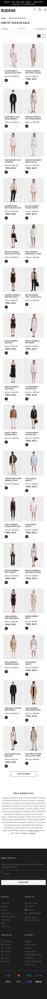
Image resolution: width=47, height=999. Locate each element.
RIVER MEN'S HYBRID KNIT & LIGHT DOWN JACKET (33, 756)
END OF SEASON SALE (17, 18)
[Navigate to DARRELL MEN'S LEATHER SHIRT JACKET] (13, 429)
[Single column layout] (44, 36)
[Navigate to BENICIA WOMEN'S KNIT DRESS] (34, 337)
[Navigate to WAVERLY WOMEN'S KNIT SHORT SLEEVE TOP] (34, 67)
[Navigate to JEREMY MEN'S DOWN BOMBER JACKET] (13, 475)
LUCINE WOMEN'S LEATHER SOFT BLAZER (32, 389)
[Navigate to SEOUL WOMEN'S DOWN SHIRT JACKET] (34, 248)
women (33, 833)
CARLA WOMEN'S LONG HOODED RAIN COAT (32, 710)
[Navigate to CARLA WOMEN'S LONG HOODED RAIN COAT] (34, 705)
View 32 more (23, 774)
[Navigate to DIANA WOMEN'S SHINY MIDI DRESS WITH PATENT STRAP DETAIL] (13, 613)
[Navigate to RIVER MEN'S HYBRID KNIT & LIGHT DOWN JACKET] (34, 750)
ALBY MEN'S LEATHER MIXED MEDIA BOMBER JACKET (13, 710)
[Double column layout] (39, 36)
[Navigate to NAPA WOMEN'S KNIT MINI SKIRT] (13, 750)
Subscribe (23, 882)
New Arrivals (34, 831)
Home (3, 18)
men (24, 833)
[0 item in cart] (39, 9)
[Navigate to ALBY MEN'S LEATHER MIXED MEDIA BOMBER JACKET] (13, 705)
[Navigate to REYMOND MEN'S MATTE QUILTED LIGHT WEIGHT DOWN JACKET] (13, 202)
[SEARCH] (35, 9)
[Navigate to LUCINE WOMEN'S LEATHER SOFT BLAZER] (34, 383)
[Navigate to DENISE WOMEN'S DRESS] (34, 613)
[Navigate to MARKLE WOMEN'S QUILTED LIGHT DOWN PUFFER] (13, 248)
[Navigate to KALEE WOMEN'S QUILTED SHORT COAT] (13, 67)
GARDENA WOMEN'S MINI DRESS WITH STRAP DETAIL (12, 297)
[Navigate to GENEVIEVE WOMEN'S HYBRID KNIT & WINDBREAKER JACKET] (34, 156)
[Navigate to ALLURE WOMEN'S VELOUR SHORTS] (34, 202)
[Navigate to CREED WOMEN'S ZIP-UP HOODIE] (13, 156)
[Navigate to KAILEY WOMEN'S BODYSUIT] (13, 337)
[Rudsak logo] (8, 10)
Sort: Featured (41, 29)
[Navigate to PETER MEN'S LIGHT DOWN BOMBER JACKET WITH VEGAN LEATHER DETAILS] (13, 113)
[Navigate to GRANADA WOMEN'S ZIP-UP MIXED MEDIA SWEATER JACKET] (34, 113)
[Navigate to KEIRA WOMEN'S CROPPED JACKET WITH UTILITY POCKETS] (13, 659)
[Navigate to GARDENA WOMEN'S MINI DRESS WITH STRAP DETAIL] (13, 291)
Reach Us (29, 897)
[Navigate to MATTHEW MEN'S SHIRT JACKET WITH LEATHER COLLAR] (34, 291)
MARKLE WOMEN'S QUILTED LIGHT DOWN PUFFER (13, 254)
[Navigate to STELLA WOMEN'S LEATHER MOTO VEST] (13, 521)
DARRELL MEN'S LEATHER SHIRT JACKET (11, 434)
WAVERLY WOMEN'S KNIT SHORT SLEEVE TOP (33, 73)
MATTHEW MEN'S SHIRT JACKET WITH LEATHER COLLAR (33, 297)
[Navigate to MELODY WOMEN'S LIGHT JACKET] (13, 567)
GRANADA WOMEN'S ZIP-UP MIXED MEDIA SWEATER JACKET (33, 119)
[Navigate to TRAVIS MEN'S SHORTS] (34, 475)
